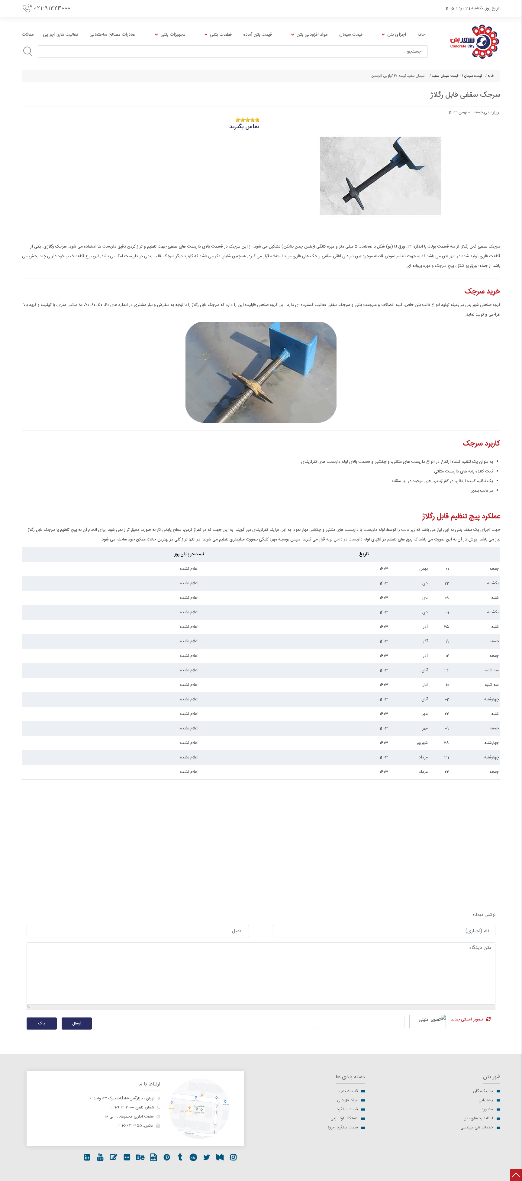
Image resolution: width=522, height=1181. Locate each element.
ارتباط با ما (149, 1084)
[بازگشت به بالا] (516, 1175)
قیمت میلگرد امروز (343, 1127)
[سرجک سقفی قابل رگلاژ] (380, 176)
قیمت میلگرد (347, 1109)
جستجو (28, 51)
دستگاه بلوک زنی (344, 1118)
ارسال (76, 1023)
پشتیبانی (485, 1100)
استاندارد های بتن (478, 1118)
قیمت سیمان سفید (445, 76)
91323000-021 (122, 1107)
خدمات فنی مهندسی (476, 1127)
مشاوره (487, 1109)
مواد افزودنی (347, 1100)
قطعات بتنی (348, 1091)
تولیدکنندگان (483, 1091)
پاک (41, 1023)
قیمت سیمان (473, 76)
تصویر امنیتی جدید (467, 1019)
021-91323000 (52, 8)
